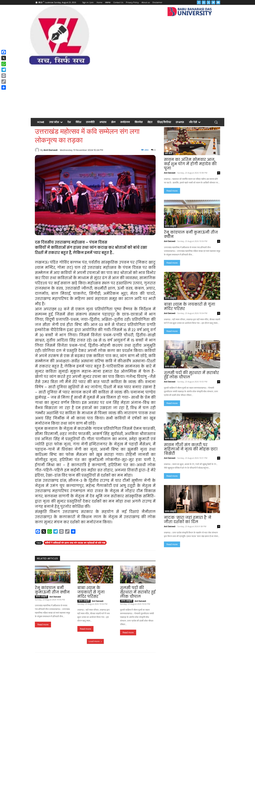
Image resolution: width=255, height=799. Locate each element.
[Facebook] (199, 3)
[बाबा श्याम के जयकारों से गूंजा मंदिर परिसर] (95, 574)
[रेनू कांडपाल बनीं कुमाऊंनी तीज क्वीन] (52, 574)
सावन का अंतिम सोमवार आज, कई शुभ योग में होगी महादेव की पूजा (190, 164)
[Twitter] (209, 3)
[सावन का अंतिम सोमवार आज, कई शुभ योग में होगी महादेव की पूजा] (192, 141)
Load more (94, 641)
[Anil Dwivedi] (37, 150)
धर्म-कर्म (168, 153)
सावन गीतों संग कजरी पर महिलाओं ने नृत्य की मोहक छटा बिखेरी (191, 449)
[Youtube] (218, 3)
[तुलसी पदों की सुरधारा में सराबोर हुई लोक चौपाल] (138, 574)
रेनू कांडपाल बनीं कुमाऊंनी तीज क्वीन (52, 590)
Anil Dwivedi (51, 150)
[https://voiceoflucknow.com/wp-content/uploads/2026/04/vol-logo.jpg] (59, 35)
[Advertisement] (127, 90)
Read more (42, 624)
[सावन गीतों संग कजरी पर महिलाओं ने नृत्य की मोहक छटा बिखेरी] (192, 426)
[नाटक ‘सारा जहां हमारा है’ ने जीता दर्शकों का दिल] (192, 499)
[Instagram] (204, 3)
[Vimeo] (213, 3)
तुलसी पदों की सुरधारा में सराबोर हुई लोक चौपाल (137, 592)
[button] (216, 122)
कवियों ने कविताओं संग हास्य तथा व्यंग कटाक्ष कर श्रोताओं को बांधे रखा (75, 542)
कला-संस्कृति (41, 596)
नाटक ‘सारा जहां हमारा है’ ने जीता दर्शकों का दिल (187, 519)
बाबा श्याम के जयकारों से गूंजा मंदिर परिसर (91, 592)
